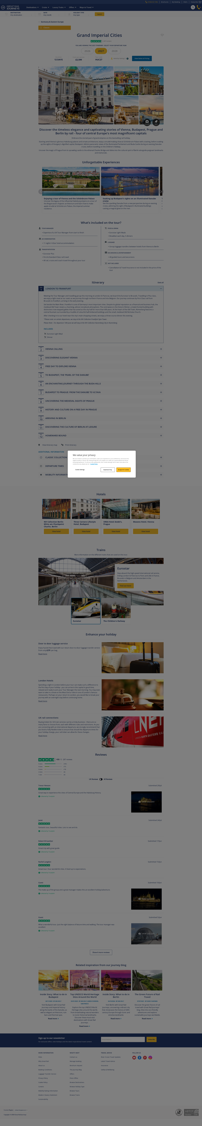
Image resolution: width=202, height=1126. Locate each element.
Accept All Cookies (123, 469)
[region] (102, 464)
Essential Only (108, 469)
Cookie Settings (80, 469)
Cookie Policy (94, 464)
